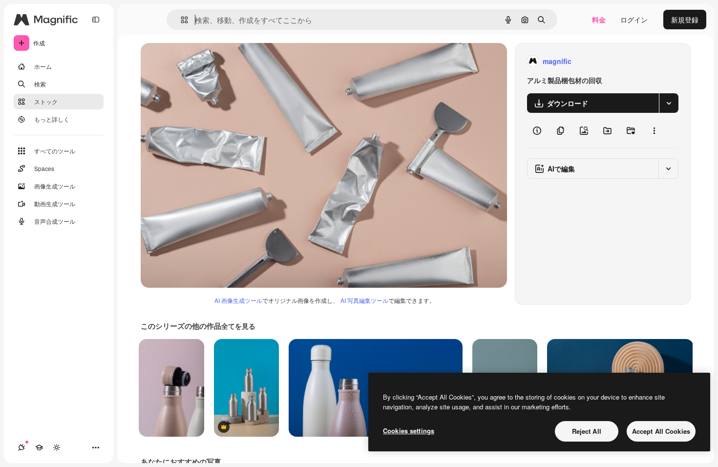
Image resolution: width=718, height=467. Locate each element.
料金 (599, 19)
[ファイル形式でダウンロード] (668, 103)
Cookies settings (408, 430)
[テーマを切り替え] (56, 447)
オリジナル (208, 61)
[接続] (21, 447)
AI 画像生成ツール (238, 300)
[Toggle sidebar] (96, 19)
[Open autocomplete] (180, 19)
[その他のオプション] (654, 130)
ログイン (634, 19)
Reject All (586, 431)
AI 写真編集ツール (364, 300)
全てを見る (238, 326)
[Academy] (39, 447)
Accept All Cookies (661, 431)
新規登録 (684, 19)
